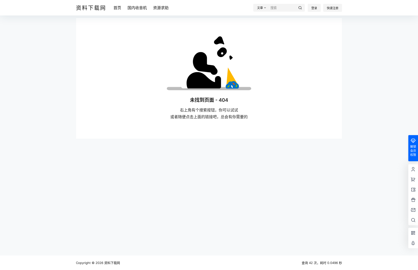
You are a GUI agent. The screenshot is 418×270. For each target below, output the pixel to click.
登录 (314, 8)
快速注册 (332, 8)
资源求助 (161, 7)
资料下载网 (111, 263)
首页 (117, 7)
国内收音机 (137, 7)
